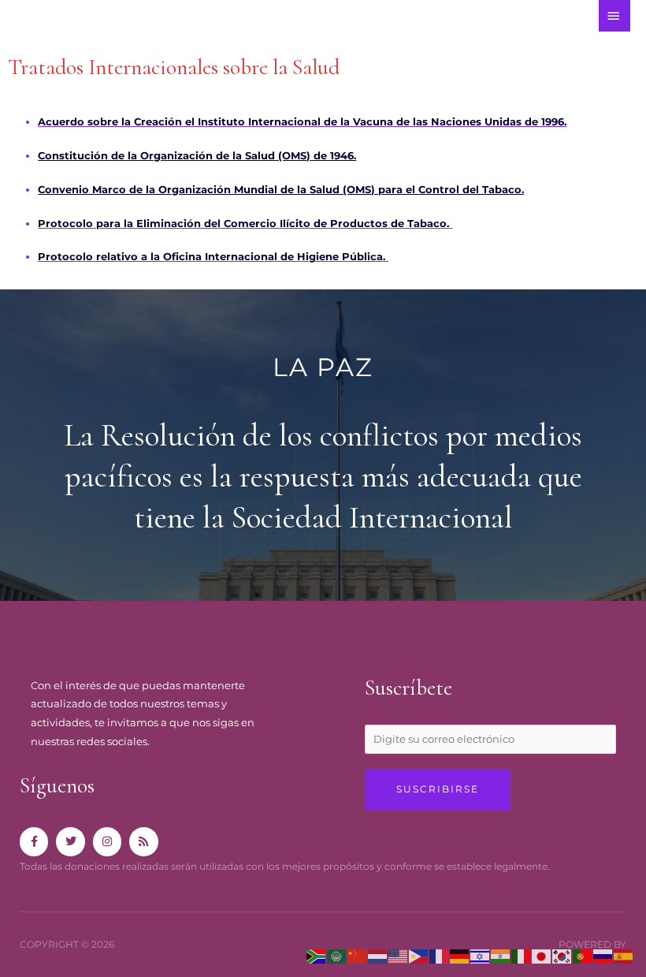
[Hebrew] (480, 955)
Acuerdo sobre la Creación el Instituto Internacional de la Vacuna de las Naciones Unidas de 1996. (302, 122)
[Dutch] (378, 955)
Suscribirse (437, 789)
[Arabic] (337, 955)
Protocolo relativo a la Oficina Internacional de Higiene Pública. (213, 257)
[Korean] (562, 955)
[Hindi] (501, 955)
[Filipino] (419, 955)
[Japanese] (542, 955)
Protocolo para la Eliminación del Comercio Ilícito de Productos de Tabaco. (243, 223)
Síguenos (57, 786)
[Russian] (603, 955)
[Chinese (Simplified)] (357, 955)
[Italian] (521, 955)
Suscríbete (408, 688)
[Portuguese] (583, 955)
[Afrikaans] (316, 955)
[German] (460, 955)
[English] (398, 955)
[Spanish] (624, 955)
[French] (439, 955)
